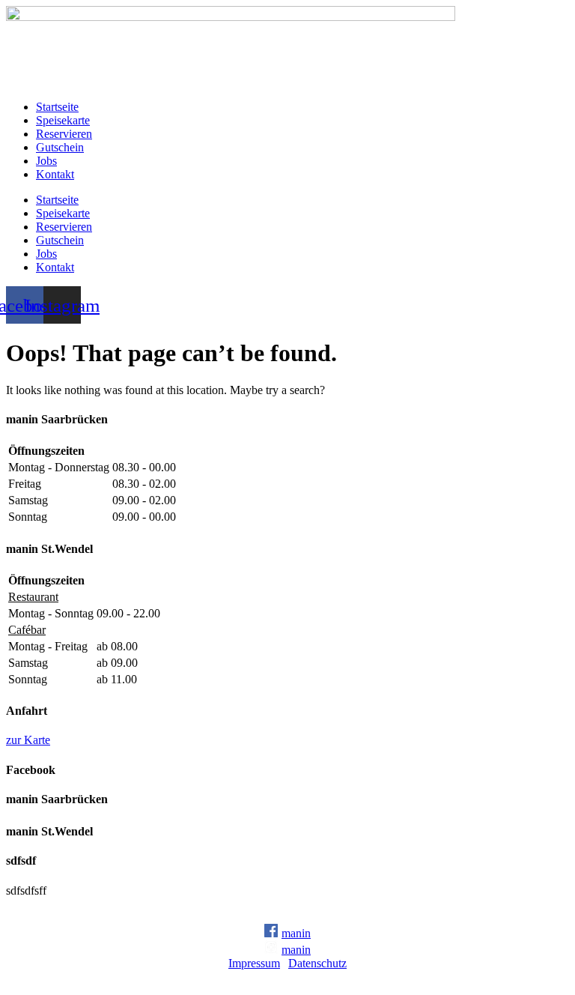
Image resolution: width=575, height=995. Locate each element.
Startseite (57, 106)
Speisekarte (63, 120)
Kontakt (55, 174)
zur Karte (28, 740)
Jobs (46, 160)
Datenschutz (317, 963)
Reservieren (64, 133)
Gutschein (60, 147)
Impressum (254, 963)
